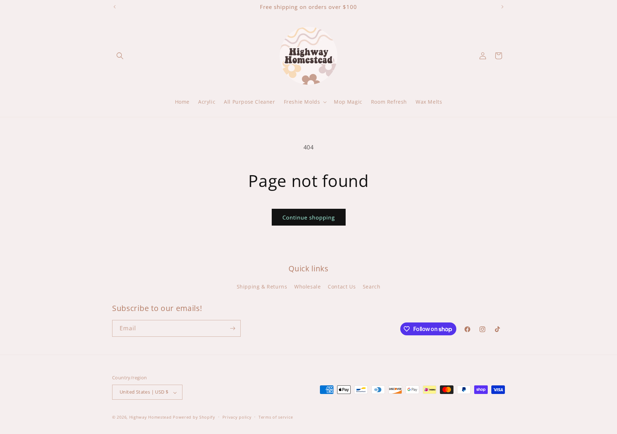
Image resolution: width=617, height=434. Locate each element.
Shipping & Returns (262, 286)
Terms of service (276, 417)
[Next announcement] (502, 7)
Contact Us (342, 286)
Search (372, 286)
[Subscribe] (232, 328)
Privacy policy (237, 417)
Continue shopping (308, 217)
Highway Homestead (150, 417)
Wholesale (307, 286)
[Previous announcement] (114, 7)
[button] (120, 56)
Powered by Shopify (194, 417)
